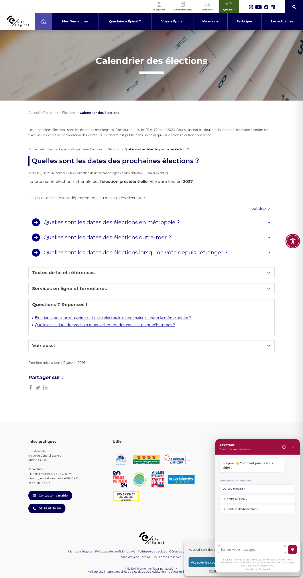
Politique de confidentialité (115, 551)
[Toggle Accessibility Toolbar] (293, 241)
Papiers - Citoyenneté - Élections (80, 149)
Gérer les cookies (181, 551)
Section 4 (171, 568)
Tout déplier (260, 208)
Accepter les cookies (206, 562)
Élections (69, 113)
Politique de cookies (152, 551)
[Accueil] (43, 21)
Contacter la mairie (53, 495)
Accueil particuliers (41, 149)
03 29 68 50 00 (49, 508)
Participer (51, 113)
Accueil (34, 113)
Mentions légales (80, 551)
